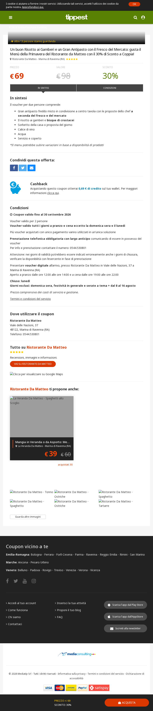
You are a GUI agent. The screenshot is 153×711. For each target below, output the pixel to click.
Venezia (71, 570)
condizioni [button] (109, 87)
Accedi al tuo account (22, 603)
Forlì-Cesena (64, 554)
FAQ (60, 617)
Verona (83, 570)
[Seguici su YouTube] (27, 581)
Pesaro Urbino (39, 562)
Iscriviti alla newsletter (128, 628)
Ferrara (49, 554)
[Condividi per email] (31, 168)
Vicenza (95, 570)
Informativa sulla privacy (71, 673)
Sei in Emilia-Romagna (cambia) (29, 27)
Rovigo (46, 570)
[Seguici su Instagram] (36, 581)
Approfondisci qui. (33, 7)
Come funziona (18, 610)
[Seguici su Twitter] (18, 581)
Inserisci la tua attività (71, 603)
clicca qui (53, 193)
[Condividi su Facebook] (14, 168)
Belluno (22, 570)
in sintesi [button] (43, 87)
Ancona (23, 562)
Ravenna (91, 554)
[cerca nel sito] (135, 17)
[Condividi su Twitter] (23, 168)
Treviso (58, 570)
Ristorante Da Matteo (46, 347)
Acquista (128, 702)
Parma (79, 554)
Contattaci (15, 624)
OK (134, 4)
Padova (35, 570)
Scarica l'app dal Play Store (127, 605)
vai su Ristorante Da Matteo (33, 364)
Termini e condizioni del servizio (30, 299)
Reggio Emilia (108, 554)
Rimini (124, 554)
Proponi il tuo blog (69, 610)
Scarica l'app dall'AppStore (127, 616)
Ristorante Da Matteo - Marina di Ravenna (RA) (38, 59)
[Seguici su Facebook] (9, 581)
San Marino (137, 554)
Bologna (36, 554)
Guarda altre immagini (28, 516)
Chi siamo (14, 617)
